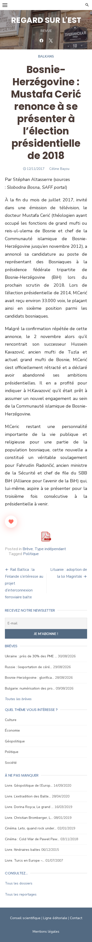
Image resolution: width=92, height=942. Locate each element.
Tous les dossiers (18, 883)
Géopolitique (15, 741)
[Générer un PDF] (46, 537)
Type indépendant (50, 549)
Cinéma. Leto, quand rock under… (30, 828)
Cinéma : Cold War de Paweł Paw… (32, 839)
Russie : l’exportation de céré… (28, 667)
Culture (10, 720)
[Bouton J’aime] (11, 521)
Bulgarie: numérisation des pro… (30, 688)
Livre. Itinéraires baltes (22, 849)
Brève (28, 549)
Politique (31, 554)
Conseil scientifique (25, 918)
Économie (12, 730)
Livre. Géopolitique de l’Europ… (29, 785)
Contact (76, 918)
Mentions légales (46, 931)
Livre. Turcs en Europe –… (24, 860)
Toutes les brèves (18, 699)
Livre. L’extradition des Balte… (28, 796)
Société (11, 762)
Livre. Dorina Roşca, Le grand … (29, 807)
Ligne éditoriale (55, 918)
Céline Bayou (59, 168)
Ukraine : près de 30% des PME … (31, 656)
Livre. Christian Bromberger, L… (29, 817)
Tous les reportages (21, 894)
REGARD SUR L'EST (46, 20)
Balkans (46, 56)
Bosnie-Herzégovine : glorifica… (29, 677)
